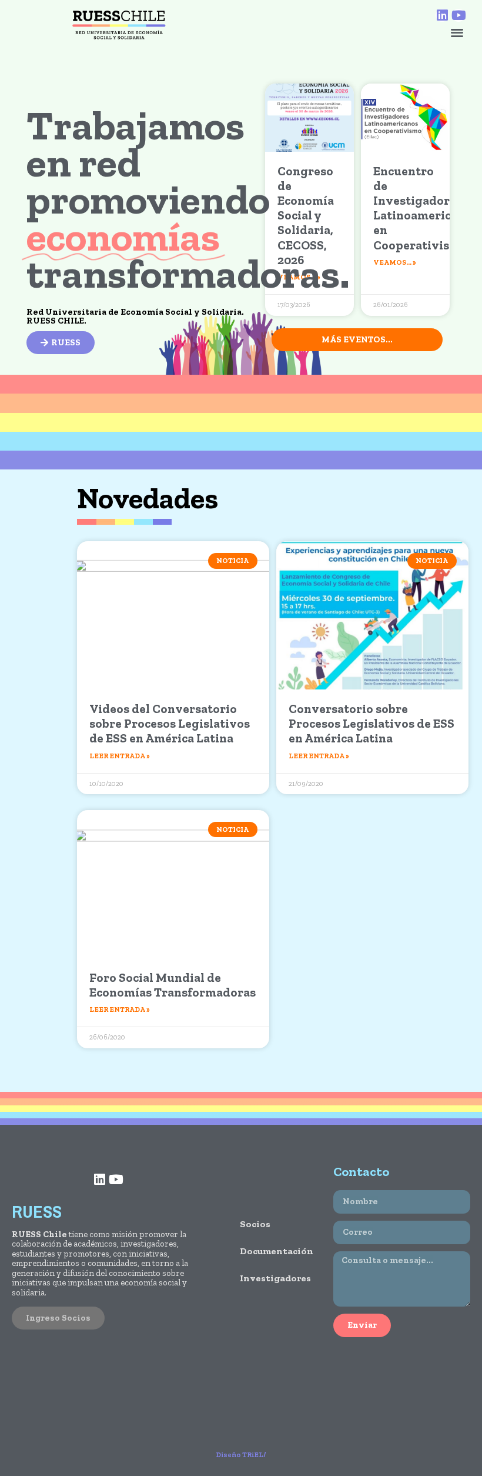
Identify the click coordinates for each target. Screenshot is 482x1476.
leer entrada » (119, 756)
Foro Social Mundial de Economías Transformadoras (172, 984)
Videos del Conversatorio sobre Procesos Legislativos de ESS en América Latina (169, 723)
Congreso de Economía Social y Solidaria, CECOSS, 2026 (305, 215)
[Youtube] (458, 15)
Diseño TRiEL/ (241, 1455)
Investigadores (275, 1278)
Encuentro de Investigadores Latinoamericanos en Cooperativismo (425, 208)
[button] (457, 32)
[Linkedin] (442, 15)
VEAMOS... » (394, 262)
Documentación (275, 1251)
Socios (255, 1224)
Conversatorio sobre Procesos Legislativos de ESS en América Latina (371, 723)
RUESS (37, 1211)
